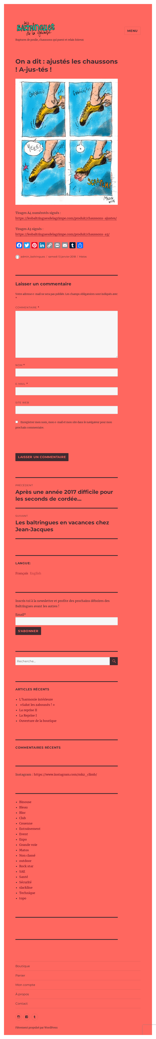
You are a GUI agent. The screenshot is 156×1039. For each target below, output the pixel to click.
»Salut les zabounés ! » (37, 705)
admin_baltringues (33, 256)
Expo (23, 839)
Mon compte (25, 985)
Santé (23, 877)
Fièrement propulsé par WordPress (36, 1027)
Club (22, 818)
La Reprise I (28, 715)
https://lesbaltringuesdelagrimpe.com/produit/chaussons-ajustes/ (66, 218)
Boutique (22, 966)
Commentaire (27, 307)
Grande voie (28, 845)
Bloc (22, 813)
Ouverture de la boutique (38, 721)
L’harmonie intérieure (36, 699)
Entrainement (30, 829)
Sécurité (25, 882)
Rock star (26, 866)
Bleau (23, 807)
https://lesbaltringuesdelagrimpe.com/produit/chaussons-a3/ (62, 234)
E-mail (21, 383)
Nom (20, 365)
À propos (22, 994)
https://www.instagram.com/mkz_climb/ (65, 774)
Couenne (26, 823)
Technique (27, 893)
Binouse (25, 802)
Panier (20, 975)
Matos (83, 256)
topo (22, 898)
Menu (132, 31)
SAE (22, 871)
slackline (26, 887)
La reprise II (28, 710)
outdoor (25, 861)
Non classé (27, 855)
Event (23, 834)
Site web (22, 402)
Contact (21, 1003)
